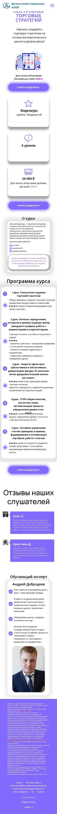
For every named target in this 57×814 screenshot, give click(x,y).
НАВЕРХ (27, 807)
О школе (19, 782)
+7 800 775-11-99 (32, 709)
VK (32, 792)
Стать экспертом (20, 792)
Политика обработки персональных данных (28, 786)
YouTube (40, 792)
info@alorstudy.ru (26, 711)
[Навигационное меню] (52, 5)
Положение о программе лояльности (28, 789)
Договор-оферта (33, 782)
